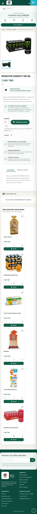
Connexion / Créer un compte (26, 493)
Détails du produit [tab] (22, 170)
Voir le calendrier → (18, 24)
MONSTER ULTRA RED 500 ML (11, 427)
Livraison (3, 493)
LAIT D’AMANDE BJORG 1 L (10, 389)
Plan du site (4, 506)
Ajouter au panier (20, 122)
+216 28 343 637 (23, 496)
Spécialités (21, 484)
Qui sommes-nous (5, 496)
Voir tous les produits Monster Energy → (21, 90)
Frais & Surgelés (23, 482)
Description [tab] (10, 170)
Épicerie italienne (23, 475)
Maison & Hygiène (23, 487)
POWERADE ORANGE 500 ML (11, 275)
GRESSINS (6, 351)
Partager (11, 135)
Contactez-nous (5, 503)
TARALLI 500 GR (8, 237)
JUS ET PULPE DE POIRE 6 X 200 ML (12, 313)
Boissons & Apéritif (23, 479)
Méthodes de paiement (6, 501)
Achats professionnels (6, 498)
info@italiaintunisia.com (24, 498)
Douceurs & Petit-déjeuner (25, 477)
